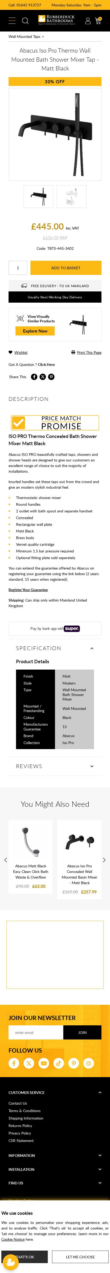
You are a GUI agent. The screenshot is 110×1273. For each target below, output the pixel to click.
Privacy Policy (20, 1133)
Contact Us (18, 1103)
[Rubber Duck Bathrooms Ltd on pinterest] (73, 1063)
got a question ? (32, 364)
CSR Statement (21, 1140)
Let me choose (80, 1256)
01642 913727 (29, 4)
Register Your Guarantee (28, 589)
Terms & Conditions (25, 1110)
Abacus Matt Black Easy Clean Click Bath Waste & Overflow (30, 871)
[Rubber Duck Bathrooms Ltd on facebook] (14, 1063)
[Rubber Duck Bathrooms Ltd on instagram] (88, 1063)
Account (87, 20)
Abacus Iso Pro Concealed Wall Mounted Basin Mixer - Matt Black (79, 874)
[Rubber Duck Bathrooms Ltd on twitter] (28, 1063)
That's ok (24, 1256)
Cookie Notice (13, 1239)
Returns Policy (20, 1125)
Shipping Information (26, 1118)
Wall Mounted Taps (24, 36)
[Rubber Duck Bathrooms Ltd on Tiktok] (58, 1063)
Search (25, 20)
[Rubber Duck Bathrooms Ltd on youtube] (43, 1063)
